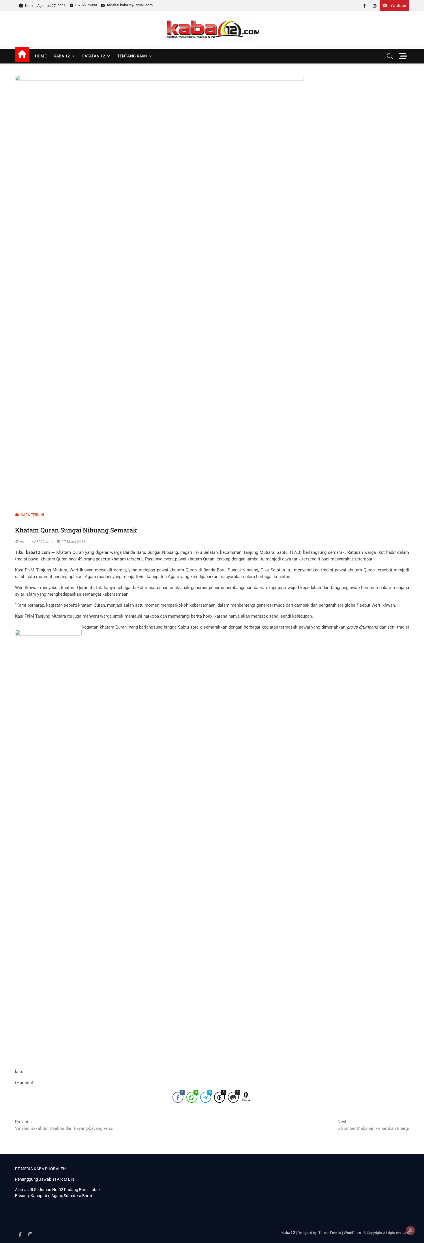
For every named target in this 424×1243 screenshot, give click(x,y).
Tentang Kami (132, 56)
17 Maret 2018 (74, 542)
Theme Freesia (329, 1233)
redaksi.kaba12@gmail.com (129, 5)
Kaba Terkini (32, 515)
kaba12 (288, 1232)
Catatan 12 (93, 56)
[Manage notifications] (410, 1230)
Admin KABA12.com (36, 542)
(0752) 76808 (85, 5)
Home (41, 56)
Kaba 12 (62, 56)
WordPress (352, 1233)
